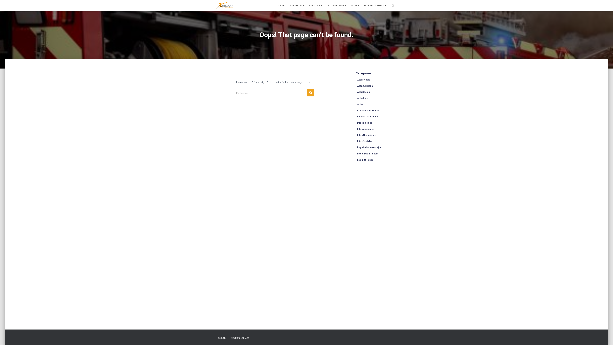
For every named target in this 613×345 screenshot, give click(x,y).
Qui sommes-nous (335, 5)
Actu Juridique (365, 86)
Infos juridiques (365, 129)
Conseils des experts (368, 110)
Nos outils (314, 5)
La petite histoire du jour (369, 147)
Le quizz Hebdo (365, 160)
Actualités (362, 98)
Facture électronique (375, 5)
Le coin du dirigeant (367, 153)
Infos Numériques (366, 135)
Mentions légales (240, 338)
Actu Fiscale (363, 79)
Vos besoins (296, 5)
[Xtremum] (224, 6)
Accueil (281, 5)
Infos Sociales (364, 141)
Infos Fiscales (364, 123)
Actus (354, 5)
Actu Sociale (363, 92)
